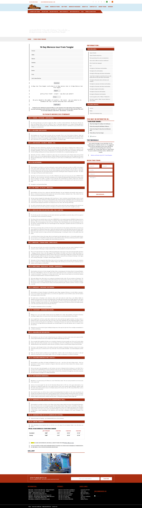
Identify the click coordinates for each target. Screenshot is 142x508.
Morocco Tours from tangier (65, 493)
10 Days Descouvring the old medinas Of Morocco (99, 126)
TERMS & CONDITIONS (90, 11)
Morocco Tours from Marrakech (66, 491)
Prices (33, 66)
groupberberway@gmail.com (48, 2)
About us (83, 497)
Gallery (33, 54)
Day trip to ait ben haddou (65, 495)
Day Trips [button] (64, 6)
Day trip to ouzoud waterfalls (65, 499)
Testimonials (93, 140)
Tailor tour (83, 491)
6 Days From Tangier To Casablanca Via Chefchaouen (100, 123)
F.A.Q (33, 74)
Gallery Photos (54, 11)
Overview (33, 50)
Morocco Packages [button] (74, 6)
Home (29, 39)
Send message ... (100, 194)
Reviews (33, 70)
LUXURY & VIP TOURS (35, 11)
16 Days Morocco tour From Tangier (97, 132)
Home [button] (46, 6)
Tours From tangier (39, 39)
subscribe (106, 478)
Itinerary (33, 58)
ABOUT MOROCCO (64, 11)
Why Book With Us (46, 506)
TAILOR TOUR (45, 11)
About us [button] (85, 6)
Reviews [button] (110, 6)
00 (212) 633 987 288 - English (41, 491)
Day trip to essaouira (63, 496)
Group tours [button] (102, 6)
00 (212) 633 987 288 (33, 2)
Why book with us (85, 493)
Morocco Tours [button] (55, 6)
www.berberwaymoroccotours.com (42, 495)
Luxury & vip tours (85, 489)
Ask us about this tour (36, 78)
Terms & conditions (85, 496)
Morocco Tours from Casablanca (66, 489)
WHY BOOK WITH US (74, 11)
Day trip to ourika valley (64, 497)
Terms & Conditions (36, 506)
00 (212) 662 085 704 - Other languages (44, 489)
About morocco (84, 492)
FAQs (82, 11)
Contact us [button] (93, 6)
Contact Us (54, 506)
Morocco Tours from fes (64, 492)
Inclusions (34, 62)
